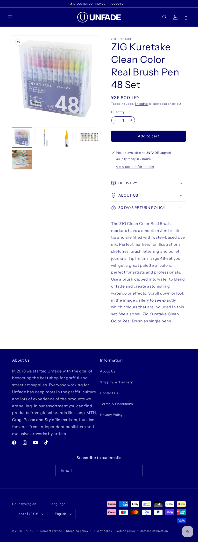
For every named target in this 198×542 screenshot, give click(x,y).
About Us (107, 371)
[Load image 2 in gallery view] (45, 137)
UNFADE (29, 531)
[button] (10, 17)
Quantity (118, 112)
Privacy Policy (111, 415)
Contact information (154, 531)
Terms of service (51, 531)
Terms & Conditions (116, 404)
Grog (16, 419)
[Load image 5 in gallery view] (22, 160)
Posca (29, 419)
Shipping (141, 103)
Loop (80, 412)
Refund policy (125, 531)
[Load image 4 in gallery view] (89, 137)
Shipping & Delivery (116, 382)
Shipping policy (77, 531)
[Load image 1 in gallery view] (22, 137)
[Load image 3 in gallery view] (67, 137)
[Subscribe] (137, 470)
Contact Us (109, 393)
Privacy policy (102, 531)
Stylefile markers (60, 419)
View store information (135, 166)
